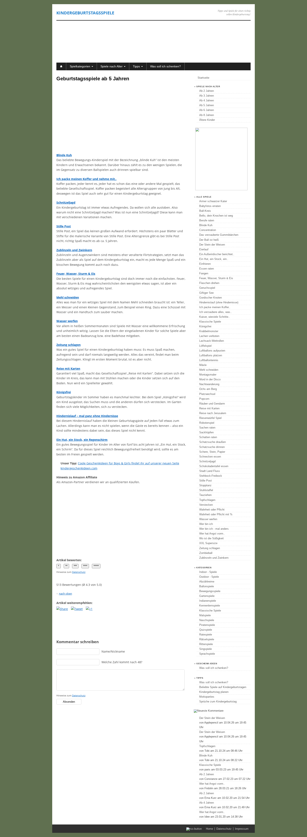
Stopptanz (205, 485)
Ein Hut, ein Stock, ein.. (213, 259)
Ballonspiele (206, 586)
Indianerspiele (207, 600)
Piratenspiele (207, 624)
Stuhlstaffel (206, 490)
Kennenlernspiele (209, 605)
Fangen (203, 273)
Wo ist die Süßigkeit (211, 538)
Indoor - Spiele (208, 572)
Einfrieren (205, 263)
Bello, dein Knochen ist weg (216, 215)
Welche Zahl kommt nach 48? (121, 662)
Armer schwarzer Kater (213, 201)
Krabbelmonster (208, 331)
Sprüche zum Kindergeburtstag (218, 701)
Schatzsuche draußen (212, 442)
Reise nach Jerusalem (212, 413)
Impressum (242, 828)
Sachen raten (207, 427)
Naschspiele (206, 620)
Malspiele (205, 615)
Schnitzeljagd (207, 461)
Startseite (203, 77)
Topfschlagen (207, 500)
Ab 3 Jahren (206, 95)
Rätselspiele (206, 639)
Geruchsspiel (207, 287)
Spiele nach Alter (111, 66)
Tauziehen (205, 495)
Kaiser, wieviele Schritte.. (214, 316)
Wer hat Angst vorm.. (212, 533)
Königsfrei (205, 326)
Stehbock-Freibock (210, 475)
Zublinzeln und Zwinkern (213, 557)
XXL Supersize (208, 543)
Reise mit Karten (209, 408)
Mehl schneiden (208, 369)
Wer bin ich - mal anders (214, 528)
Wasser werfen (208, 519)
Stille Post (205, 480)
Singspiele (205, 648)
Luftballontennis (208, 360)
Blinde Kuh (205, 225)
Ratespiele (205, 634)
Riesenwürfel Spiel (210, 418)
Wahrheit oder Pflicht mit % (215, 514)
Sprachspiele (207, 653)
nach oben (65, 593)
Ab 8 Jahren (206, 115)
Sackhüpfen (206, 432)
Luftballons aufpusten (212, 350)
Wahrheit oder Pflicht (212, 509)
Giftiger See (206, 292)
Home (209, 828)
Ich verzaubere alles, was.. (215, 312)
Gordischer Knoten (210, 297)
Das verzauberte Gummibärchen (218, 234)
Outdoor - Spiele (209, 576)
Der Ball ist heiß (209, 239)
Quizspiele (205, 629)
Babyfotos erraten (210, 206)
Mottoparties (206, 696)
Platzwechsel (207, 394)
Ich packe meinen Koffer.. (214, 307)
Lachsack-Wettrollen (211, 340)
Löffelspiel (205, 345)
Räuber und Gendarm (212, 403)
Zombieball (205, 553)
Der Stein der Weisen (212, 244)
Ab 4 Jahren (206, 100)
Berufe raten (206, 220)
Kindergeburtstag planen (213, 691)
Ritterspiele (206, 644)
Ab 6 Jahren (206, 110)
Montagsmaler (207, 374)
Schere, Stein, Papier (212, 451)
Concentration (207, 230)
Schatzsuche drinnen (212, 447)
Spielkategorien (80, 66)
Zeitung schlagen (209, 548)
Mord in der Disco (210, 379)
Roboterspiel (206, 422)
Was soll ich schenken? (165, 66)
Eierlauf (203, 249)
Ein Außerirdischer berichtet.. (216, 254)
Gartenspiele (206, 595)
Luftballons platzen (210, 355)
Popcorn (204, 398)
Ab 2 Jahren (206, 90)
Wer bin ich (206, 524)
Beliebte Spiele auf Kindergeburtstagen (222, 687)
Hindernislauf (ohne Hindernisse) (218, 302)
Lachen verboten (209, 336)
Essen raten (206, 268)
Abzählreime (206, 581)
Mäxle (203, 365)
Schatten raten (208, 437)
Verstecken (206, 504)
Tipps (136, 66)
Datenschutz (78, 572)
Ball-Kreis (205, 210)
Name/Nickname (113, 651)
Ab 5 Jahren (206, 105)
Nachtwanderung (209, 384)
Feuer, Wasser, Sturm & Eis (216, 278)
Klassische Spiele (210, 321)
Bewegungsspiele (209, 591)
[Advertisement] (121, 117)
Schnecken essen (210, 456)
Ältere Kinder (207, 119)
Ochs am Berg (208, 389)
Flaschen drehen (209, 283)
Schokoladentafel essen (213, 466)
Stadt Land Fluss (209, 471)
